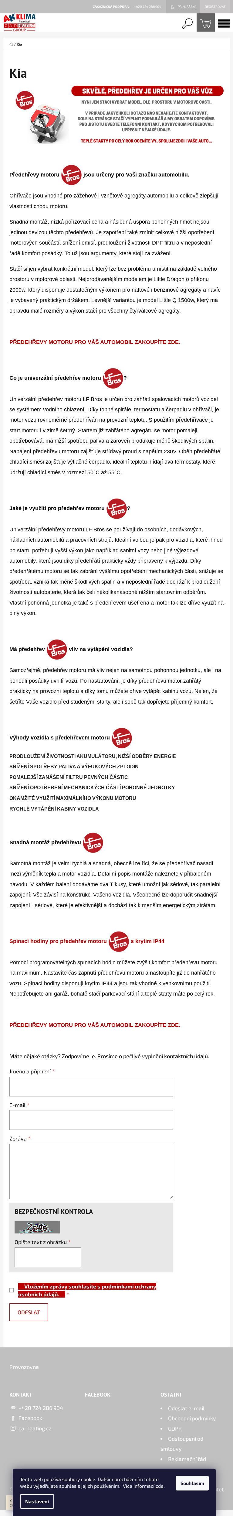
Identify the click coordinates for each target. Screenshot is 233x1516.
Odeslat (29, 1312)
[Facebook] (201, 1370)
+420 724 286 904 (41, 1408)
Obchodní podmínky (192, 1418)
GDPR (175, 1428)
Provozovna (24, 1366)
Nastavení (37, 1501)
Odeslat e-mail (186, 1408)
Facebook (30, 1418)
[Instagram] (217, 1370)
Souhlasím (192, 1483)
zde (160, 1486)
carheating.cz (35, 1428)
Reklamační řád (187, 1459)
